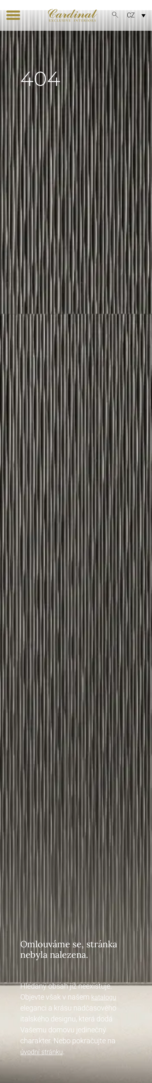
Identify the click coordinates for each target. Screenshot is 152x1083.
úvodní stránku (41, 1052)
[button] (13, 15)
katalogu (103, 997)
